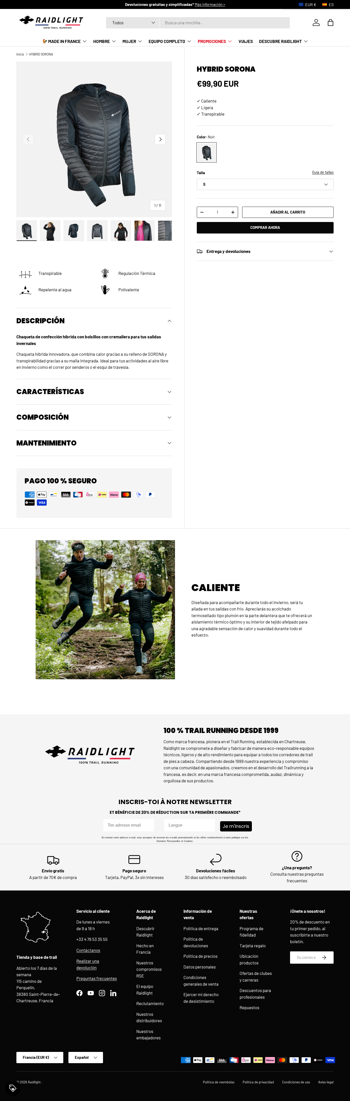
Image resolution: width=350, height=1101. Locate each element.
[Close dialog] (226, 490)
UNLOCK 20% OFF (175, 626)
